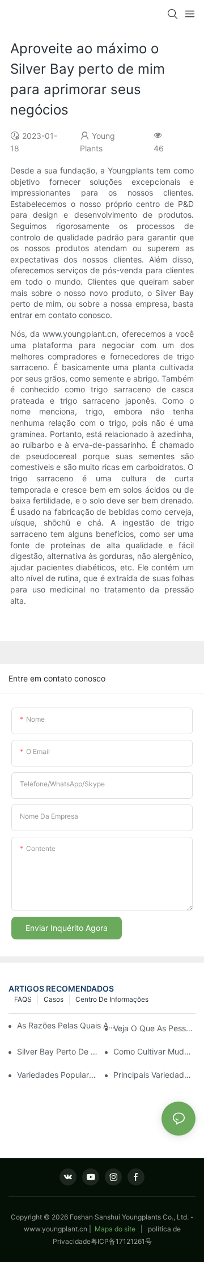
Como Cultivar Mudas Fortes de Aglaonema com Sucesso (154, 1051)
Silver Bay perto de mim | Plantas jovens (58, 1051)
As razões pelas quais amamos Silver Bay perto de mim (67, 1025)
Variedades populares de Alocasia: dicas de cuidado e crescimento (58, 1074)
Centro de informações (111, 999)
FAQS (23, 999)
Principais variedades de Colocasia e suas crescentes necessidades (154, 1074)
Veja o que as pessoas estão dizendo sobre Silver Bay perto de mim (154, 1028)
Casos (53, 999)
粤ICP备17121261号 (121, 1241)
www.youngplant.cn (55, 1229)
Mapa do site (115, 1229)
